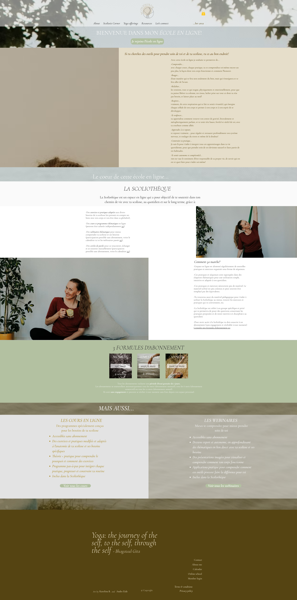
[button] (97, 23)
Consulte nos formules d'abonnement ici (212, 327)
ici (123, 226)
